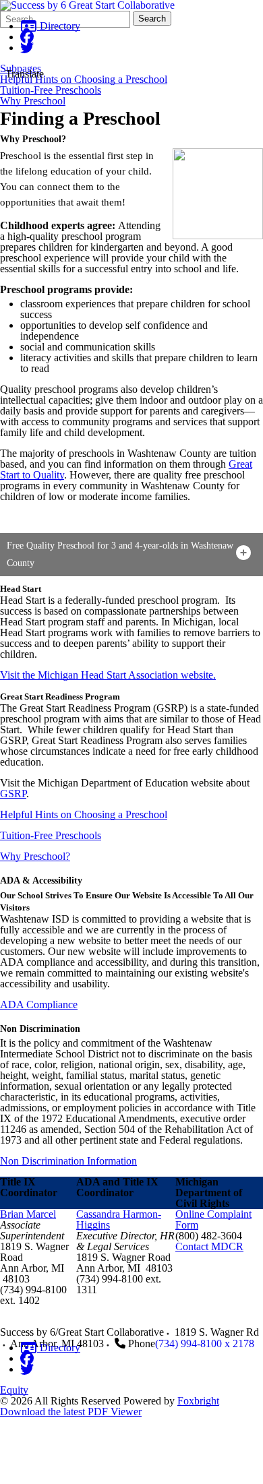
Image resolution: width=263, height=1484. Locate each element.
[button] (131, 554)
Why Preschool (32, 101)
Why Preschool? (35, 856)
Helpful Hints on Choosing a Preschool (83, 79)
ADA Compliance (39, 1004)
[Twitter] (27, 47)
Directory (58, 26)
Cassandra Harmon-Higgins (118, 1219)
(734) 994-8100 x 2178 (204, 1343)
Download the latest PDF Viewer (71, 1411)
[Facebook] (27, 36)
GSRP (13, 793)
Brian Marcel (28, 1214)
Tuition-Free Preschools (50, 90)
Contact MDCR (209, 1246)
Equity (14, 1390)
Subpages (20, 68)
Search (152, 18)
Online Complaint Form (213, 1219)
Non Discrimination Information (68, 1161)
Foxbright (198, 1400)
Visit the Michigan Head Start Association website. (108, 675)
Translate (24, 74)
